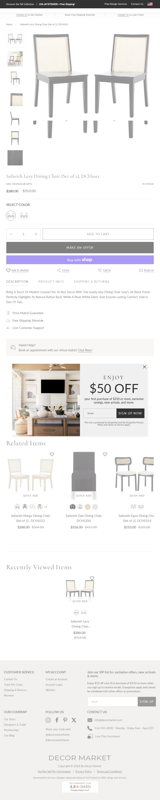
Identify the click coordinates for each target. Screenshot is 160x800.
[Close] (144, 367)
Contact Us (137, 3)
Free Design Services (116, 3)
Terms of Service (116, 424)
